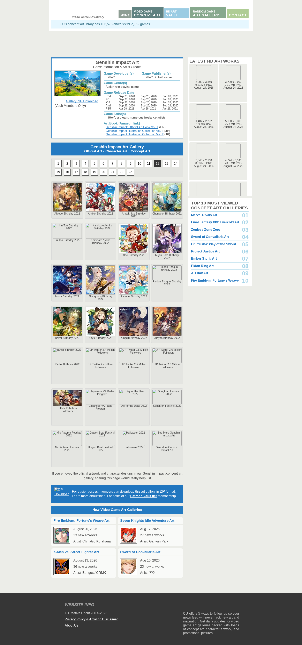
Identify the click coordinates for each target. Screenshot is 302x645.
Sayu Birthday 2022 (100, 337)
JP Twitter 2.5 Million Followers (133, 366)
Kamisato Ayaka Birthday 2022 (100, 241)
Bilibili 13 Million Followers (67, 410)
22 (121, 172)
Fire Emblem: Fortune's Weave (215, 280)
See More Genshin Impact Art (167, 449)
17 (76, 172)
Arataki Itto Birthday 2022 (134, 215)
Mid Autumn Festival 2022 (67, 449)
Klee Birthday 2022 (133, 255)
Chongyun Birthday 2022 (167, 213)
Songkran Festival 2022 (167, 405)
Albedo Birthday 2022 (67, 213)
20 (103, 172)
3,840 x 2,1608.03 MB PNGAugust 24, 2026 (203, 163)
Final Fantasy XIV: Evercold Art (215, 222)
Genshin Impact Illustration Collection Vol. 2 (135, 134)
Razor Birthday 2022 (67, 337)
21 (112, 172)
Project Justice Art (205, 251)
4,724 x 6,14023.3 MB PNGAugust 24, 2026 (233, 163)
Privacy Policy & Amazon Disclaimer (91, 619)
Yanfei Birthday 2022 (67, 364)
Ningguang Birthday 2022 (100, 298)
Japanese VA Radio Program (100, 407)
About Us (71, 625)
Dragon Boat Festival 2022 (100, 449)
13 (166, 163)
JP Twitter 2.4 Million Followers (100, 366)
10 (139, 163)
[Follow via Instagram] (199, 605)
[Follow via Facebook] (211, 605)
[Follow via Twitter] (224, 605)
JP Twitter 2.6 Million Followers (167, 366)
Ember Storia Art (204, 258)
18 (85, 172)
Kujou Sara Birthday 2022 (167, 256)
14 (176, 163)
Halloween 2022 (133, 447)
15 (58, 172)
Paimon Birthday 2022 (134, 296)
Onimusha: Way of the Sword (213, 244)
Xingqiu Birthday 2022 (134, 337)
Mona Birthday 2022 (67, 296)
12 (157, 163)
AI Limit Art (199, 273)
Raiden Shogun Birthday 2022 (167, 283)
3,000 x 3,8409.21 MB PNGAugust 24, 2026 (203, 84)
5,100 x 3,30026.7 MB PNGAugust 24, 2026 (233, 124)
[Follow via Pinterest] (236, 605)
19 (94, 172)
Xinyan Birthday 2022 (167, 337)
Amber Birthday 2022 (100, 213)
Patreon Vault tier (143, 496)
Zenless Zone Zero (205, 229)
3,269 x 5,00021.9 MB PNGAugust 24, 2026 (233, 84)
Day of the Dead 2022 (134, 405)
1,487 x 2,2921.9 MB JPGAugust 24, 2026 (203, 124)
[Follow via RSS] (186, 605)
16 (67, 172)
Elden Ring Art (202, 266)
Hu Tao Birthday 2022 (67, 240)
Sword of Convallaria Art (210, 237)
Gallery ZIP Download (82, 101)
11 (148, 163)
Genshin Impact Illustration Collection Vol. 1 (135, 130)
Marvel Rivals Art (204, 215)
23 (130, 172)
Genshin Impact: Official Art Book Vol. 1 (132, 127)
